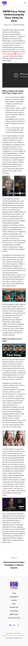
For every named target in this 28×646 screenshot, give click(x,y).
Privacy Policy (9, 633)
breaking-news (18, 25)
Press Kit (14, 600)
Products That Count (14, 618)
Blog (14, 603)
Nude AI (4, 490)
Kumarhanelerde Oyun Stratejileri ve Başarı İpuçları (14, 565)
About (14, 593)
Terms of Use (17, 633)
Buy (14, 596)
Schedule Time (14, 607)
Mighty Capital (14, 614)
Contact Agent (14, 611)
